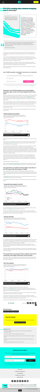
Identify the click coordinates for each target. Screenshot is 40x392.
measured (13, 141)
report (18, 98)
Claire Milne (11, 303)
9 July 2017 (13, 47)
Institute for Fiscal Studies (14, 163)
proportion (7, 176)
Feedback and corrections (20, 375)
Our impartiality (20, 373)
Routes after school (8, 311)
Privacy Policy (32, 85)
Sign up (28, 81)
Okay (20, 390)
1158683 (21, 384)
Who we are (20, 369)
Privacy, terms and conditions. (32, 386)
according (9, 173)
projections (12, 288)
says (4, 147)
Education (16, 311)
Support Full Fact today (20, 322)
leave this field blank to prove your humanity (4, 348)
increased (29, 96)
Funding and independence (20, 371)
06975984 (34, 384)
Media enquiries (20, 377)
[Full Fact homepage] (19, 2)
